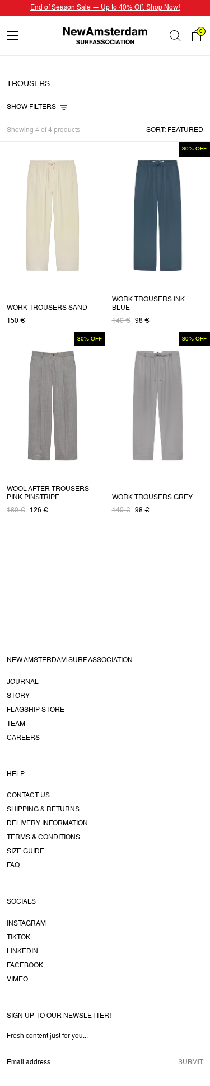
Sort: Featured (174, 130)
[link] (52, 215)
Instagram (26, 923)
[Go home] (105, 35)
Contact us (28, 795)
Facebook (25, 965)
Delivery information (47, 823)
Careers (23, 738)
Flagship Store (35, 710)
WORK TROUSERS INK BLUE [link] (148, 303)
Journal (23, 682)
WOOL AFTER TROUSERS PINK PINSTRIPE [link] (48, 493)
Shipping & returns (43, 809)
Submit (190, 1062)
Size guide (25, 851)
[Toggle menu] (12, 35)
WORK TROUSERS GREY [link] (152, 497)
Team (16, 724)
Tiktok (18, 937)
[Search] (175, 35)
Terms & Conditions (43, 837)
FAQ (13, 865)
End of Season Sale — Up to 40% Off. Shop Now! (105, 7)
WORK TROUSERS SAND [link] (47, 308)
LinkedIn (22, 951)
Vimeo (17, 979)
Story (18, 696)
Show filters (31, 107)
